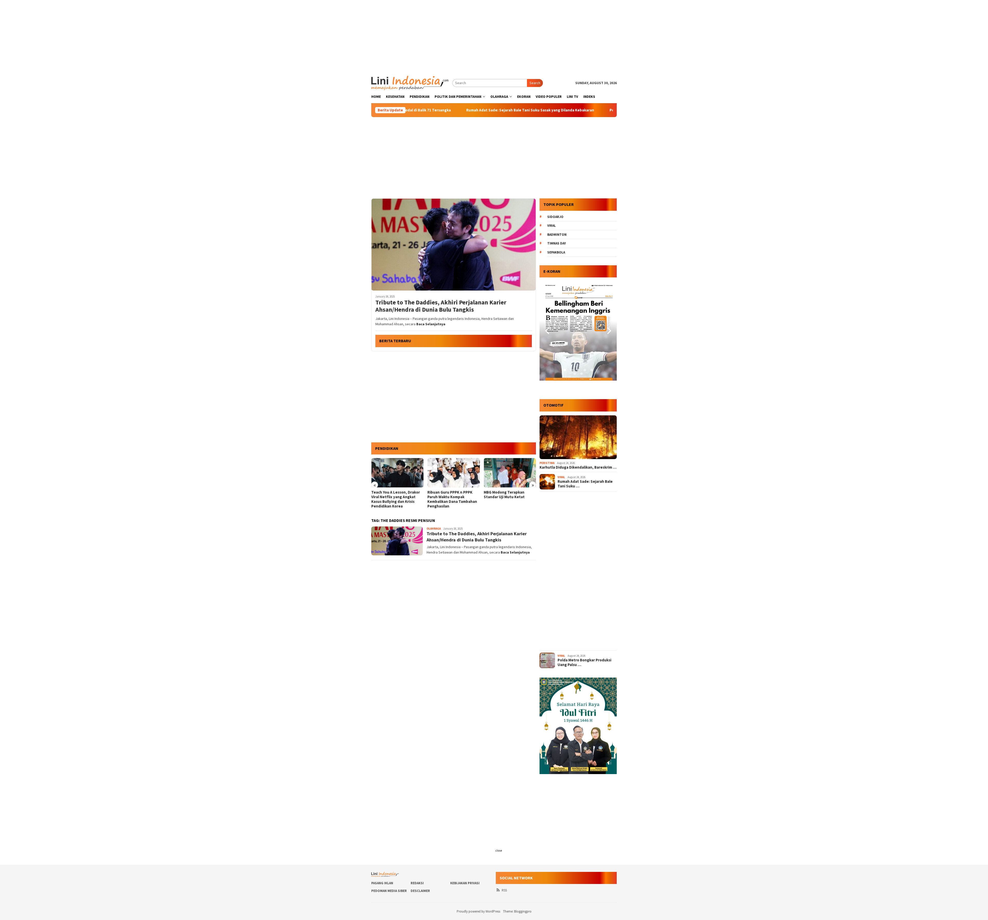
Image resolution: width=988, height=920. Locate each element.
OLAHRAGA (434, 528)
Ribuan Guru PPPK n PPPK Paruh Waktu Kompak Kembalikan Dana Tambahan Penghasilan (396, 499)
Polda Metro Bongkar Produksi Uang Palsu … (584, 662)
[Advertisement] (494, 36)
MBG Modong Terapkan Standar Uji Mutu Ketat (447, 494)
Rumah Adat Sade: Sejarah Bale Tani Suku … (585, 483)
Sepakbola (556, 252)
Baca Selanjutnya (430, 324)
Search (535, 83)
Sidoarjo (555, 217)
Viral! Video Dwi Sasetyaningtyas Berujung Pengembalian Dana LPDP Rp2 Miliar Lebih (507, 499)
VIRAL (561, 477)
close (498, 850)
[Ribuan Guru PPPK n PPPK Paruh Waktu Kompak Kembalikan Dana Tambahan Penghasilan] (397, 472)
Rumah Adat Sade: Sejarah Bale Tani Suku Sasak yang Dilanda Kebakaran (476, 110)
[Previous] (547, 331)
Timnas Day (556, 243)
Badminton (557, 234)
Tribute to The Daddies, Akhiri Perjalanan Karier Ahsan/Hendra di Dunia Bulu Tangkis (440, 306)
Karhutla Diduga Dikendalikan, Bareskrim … (578, 467)
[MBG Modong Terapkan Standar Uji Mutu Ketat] (453, 472)
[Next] (608, 331)
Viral (551, 225)
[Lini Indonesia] (409, 82)
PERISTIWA (547, 463)
